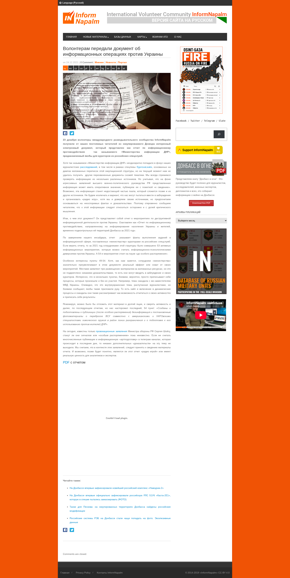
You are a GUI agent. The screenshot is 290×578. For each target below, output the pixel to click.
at (124, 68)
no (113, 68)
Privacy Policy (83, 572)
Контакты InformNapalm (110, 572)
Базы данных (122, 36)
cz (76, 68)
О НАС (178, 36)
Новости (111, 62)
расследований (88, 167)
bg (102, 68)
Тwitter (195, 120)
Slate (222, 120)
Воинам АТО (160, 36)
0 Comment (86, 62)
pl (86, 68)
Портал (122, 62)
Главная (71, 36)
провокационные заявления (111, 331)
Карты (141, 36)
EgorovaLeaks (144, 167)
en (97, 68)
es (70, 68)
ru (65, 68)
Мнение (99, 62)
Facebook (181, 120)
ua (81, 68)
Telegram (209, 120)
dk (118, 68)
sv (108, 68)
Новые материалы (95, 36)
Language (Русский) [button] (73, 3)
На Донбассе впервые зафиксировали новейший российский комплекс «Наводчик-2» (117, 488)
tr (91, 68)
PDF (66, 362)
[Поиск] (219, 134)
